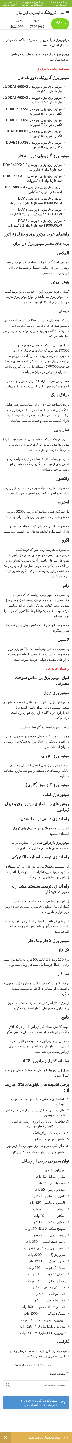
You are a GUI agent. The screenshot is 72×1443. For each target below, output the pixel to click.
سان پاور (61, 429)
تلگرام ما (59, 24)
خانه (57, 1364)
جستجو (7, 1384)
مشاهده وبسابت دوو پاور (52, 68)
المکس (63, 253)
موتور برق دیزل (44, 1364)
